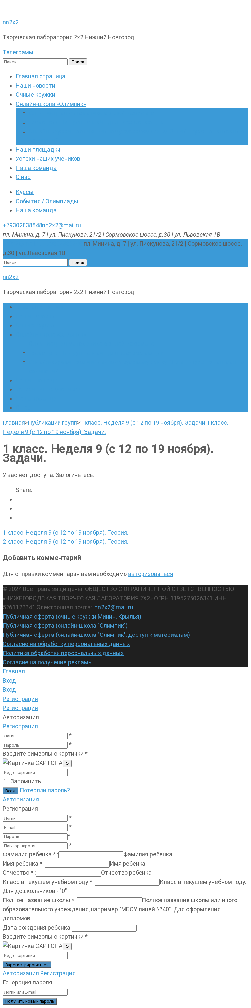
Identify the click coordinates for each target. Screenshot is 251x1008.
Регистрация (20, 726)
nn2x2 (11, 22)
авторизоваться (150, 573)
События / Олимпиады (47, 201)
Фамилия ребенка (30, 854)
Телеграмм (18, 52)
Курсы (25, 192)
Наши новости (35, 85)
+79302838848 (22, 225)
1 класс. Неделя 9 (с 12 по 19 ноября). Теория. (65, 532)
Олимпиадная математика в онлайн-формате (91, 112)
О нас (23, 177)
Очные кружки (35, 94)
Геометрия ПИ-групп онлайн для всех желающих (96, 122)
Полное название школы (40, 900)
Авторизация (21, 799)
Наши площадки (38, 149)
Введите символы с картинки (45, 753)
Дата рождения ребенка (37, 927)
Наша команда (36, 167)
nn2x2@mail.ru (61, 225)
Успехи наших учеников (48, 158)
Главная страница (40, 76)
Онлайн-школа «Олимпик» (51, 103)
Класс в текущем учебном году (49, 881)
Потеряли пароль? (45, 790)
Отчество (19, 872)
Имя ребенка (24, 863)
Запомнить (25, 781)
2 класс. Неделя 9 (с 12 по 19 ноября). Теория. (65, 541)
